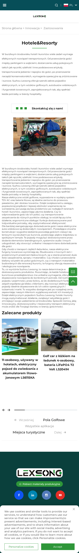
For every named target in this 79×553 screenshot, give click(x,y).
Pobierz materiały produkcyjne (41, 484)
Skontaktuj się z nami (47, 108)
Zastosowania (53, 28)
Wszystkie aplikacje (39, 426)
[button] (4, 410)
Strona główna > (13, 28)
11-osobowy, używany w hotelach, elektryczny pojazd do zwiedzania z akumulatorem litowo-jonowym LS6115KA (20, 368)
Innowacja (32, 28)
